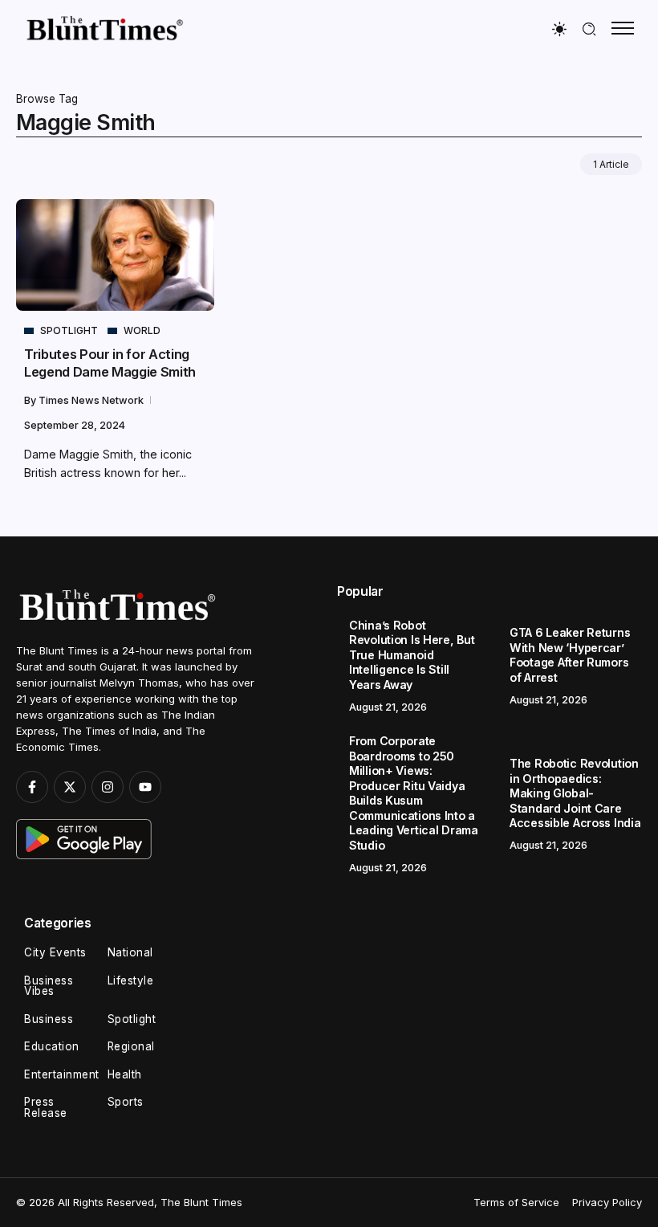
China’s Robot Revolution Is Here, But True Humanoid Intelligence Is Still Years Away (411, 654)
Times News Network (92, 400)
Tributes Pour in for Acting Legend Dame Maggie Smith (110, 362)
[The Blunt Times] (104, 27)
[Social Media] (32, 787)
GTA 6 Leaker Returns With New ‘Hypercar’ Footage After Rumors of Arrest (570, 655)
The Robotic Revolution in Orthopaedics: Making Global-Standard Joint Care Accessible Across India (575, 793)
